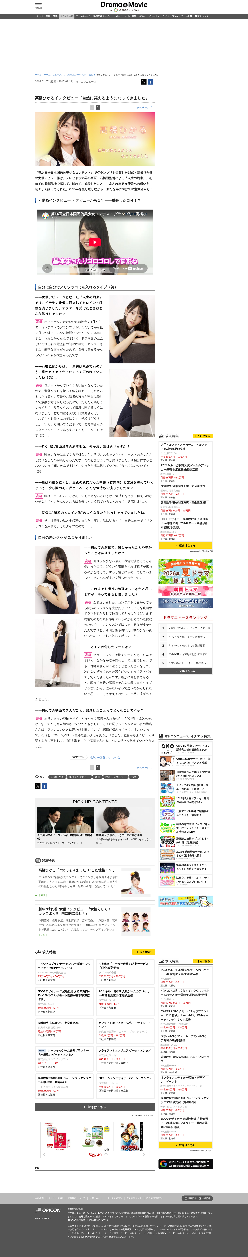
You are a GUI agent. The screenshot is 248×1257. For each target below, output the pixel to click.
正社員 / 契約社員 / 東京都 (125, 1084)
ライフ (165, 16)
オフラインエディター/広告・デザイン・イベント (183, 1079)
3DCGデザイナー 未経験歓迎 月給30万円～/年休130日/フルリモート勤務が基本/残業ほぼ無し (184, 523)
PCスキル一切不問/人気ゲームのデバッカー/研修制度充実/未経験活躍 (185, 467)
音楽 (55, 16)
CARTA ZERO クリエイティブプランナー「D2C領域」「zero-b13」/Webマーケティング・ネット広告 (185, 1015)
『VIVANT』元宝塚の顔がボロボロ (187, 654)
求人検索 (145, 951)
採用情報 (192, 1198)
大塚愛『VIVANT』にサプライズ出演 (189, 628)
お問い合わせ (96, 1198)
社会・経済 (130, 16)
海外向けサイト (134, 1198)
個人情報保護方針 (155, 1198)
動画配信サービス (102, 16)
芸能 (48, 16)
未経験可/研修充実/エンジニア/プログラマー (185, 1058)
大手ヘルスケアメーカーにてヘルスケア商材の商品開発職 (184, 446)
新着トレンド (201, 16)
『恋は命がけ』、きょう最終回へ (187, 663)
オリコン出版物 (55, 1198)
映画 (91, 74)
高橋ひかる (57, 776)
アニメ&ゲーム (83, 16)
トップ (39, 16)
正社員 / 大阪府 (124, 999)
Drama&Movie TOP (76, 74)
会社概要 (39, 1198)
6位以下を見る (187, 671)
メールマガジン (114, 1198)
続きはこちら (97, 1107)
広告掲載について (76, 1198)
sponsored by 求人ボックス (143, 1115)
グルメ (142, 16)
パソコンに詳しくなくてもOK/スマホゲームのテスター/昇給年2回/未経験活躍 (185, 992)
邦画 (133, 776)
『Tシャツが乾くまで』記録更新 (186, 645)
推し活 (189, 16)
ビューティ (154, 16)
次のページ (143, 107)
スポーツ (118, 16)
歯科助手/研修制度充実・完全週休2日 (184, 486)
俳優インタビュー (79, 776)
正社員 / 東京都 (64, 972)
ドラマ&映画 (66, 16)
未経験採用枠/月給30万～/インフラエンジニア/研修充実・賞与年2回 (185, 1100)
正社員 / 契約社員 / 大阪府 (125, 1056)
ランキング (177, 16)
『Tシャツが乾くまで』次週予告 (186, 636)
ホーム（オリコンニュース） (49, 74)
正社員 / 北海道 (64, 1001)
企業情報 (206, 1198)
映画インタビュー (115, 776)
